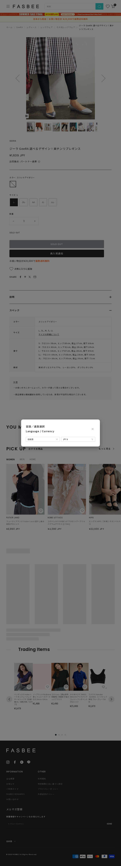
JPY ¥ (65, 439)
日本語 (30, 439)
